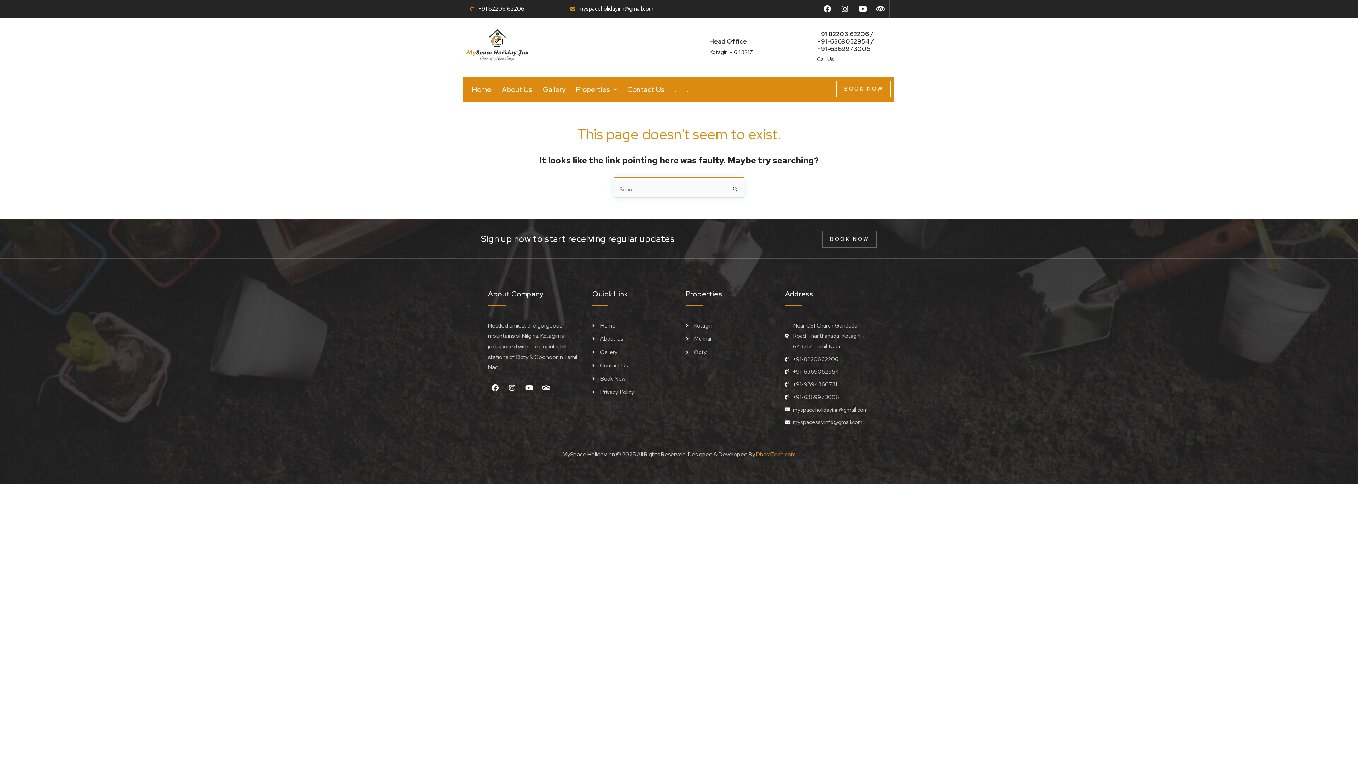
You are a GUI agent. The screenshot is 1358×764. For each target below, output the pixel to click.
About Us (517, 89)
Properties (593, 89)
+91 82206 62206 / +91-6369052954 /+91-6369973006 (845, 41)
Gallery (554, 89)
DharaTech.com (776, 454)
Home (481, 89)
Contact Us (646, 89)
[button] (596, 89)
